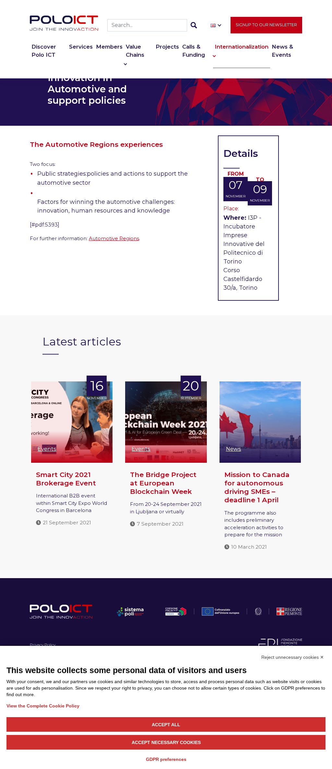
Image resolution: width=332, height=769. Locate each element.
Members (109, 46)
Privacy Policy (42, 644)
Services (81, 46)
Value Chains (135, 50)
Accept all (166, 724)
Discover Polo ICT (43, 50)
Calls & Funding (193, 50)
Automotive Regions (114, 238)
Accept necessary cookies (166, 742)
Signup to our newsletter (266, 24)
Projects (167, 46)
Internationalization (241, 46)
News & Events (282, 50)
